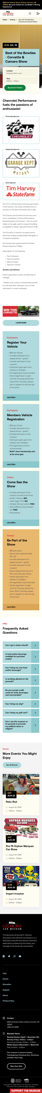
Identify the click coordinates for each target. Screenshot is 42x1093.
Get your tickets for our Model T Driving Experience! (21, 5)
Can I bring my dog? (14, 704)
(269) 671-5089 (13, 1027)
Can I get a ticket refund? (16, 645)
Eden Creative (30, 1086)
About (5, 995)
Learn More (11, 397)
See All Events (12, 765)
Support (6, 990)
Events (5, 979)
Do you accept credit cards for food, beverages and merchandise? (16, 692)
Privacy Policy (8, 1001)
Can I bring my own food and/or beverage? (16, 669)
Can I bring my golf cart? (16, 713)
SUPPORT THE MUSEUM (25, 1091)
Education (7, 984)
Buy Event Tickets (15, 88)
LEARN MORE (21, 323)
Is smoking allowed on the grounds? (16, 680)
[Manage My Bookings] (29, 13)
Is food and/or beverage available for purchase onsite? (16, 656)
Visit (4, 973)
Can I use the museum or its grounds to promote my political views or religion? (16, 725)
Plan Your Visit (16, 1066)
